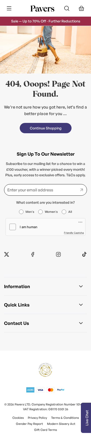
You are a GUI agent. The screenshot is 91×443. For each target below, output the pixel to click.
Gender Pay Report (29, 424)
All (70, 212)
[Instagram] (58, 254)
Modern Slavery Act (61, 424)
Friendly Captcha (74, 232)
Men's (30, 212)
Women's (51, 212)
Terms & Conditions (65, 418)
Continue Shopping (45, 128)
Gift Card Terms (45, 430)
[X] (6, 254)
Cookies (18, 418)
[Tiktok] (84, 254)
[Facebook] (32, 254)
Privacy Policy (37, 418)
